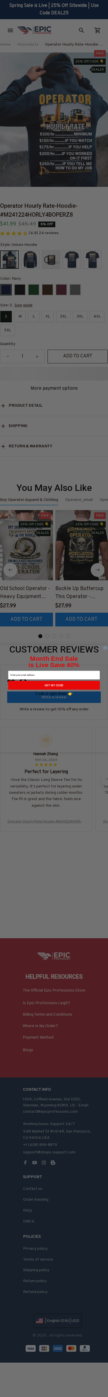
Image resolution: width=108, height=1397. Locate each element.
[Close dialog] (105, 647)
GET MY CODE (54, 685)
